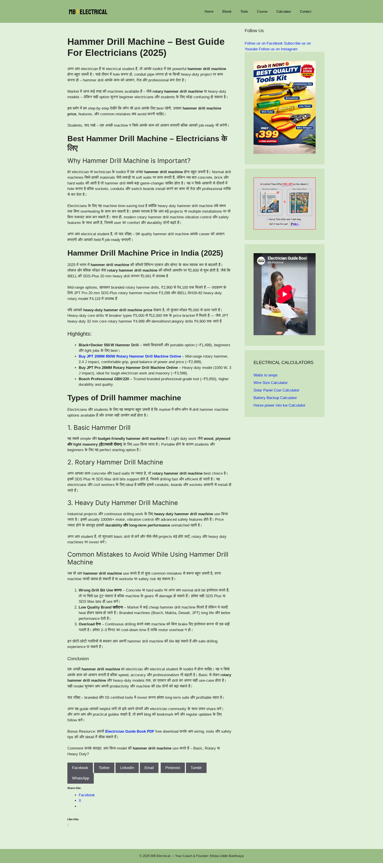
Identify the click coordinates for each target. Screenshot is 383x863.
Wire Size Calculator (271, 383)
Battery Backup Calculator (275, 398)
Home (209, 11)
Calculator (283, 11)
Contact (305, 11)
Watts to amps (265, 375)
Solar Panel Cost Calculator (276, 390)
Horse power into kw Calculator (279, 405)
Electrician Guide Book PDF (129, 731)
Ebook (227, 11)
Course (262, 11)
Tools (244, 11)
